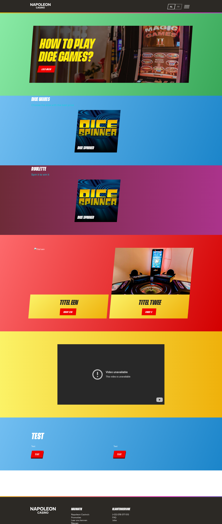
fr (178, 6)
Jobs (114, 520)
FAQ (114, 517)
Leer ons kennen (79, 520)
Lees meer (46, 69)
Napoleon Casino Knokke (43, 510)
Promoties (76, 517)
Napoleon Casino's (80, 514)
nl (171, 6)
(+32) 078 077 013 (120, 514)
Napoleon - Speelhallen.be (40, 6)
